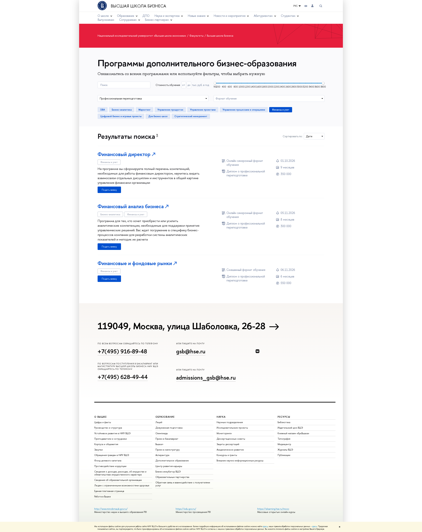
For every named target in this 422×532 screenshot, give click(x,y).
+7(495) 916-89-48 (122, 351)
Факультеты (196, 35)
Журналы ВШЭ (285, 449)
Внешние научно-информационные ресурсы (240, 460)
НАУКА (221, 416)
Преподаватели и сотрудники (110, 438)
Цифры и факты (102, 422)
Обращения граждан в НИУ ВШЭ (111, 455)
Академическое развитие (230, 449)
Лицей (158, 422)
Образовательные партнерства (172, 477)
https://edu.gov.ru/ (186, 508)
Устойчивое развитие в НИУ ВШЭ (112, 433)
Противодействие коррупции (110, 466)
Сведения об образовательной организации (118, 480)
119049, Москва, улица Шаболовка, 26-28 (181, 326)
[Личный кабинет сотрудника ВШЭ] (312, 6)
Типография (284, 438)
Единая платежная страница (109, 491)
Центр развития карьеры (168, 466)
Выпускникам (106, 20)
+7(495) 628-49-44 (123, 377)
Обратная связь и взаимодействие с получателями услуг (182, 484)
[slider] (215, 83)
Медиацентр (284, 444)
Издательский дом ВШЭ (290, 427)
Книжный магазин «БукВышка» (293, 433)
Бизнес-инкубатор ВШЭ (168, 471)
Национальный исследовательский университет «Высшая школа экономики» (142, 35)
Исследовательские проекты (232, 427)
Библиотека (284, 422)
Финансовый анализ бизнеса (131, 206)
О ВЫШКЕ (100, 416)
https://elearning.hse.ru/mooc (273, 508)
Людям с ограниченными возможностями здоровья (121, 485)
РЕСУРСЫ (284, 416)
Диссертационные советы (231, 438)
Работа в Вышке (102, 496)
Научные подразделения (230, 422)
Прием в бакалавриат (166, 438)
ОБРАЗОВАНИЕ (165, 416)
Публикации (284, 455)
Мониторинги (224, 433)
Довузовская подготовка (168, 427)
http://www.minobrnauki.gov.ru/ (111, 508)
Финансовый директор (124, 154)
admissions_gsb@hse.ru (206, 377)
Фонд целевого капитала (107, 460)
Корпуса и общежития (106, 444)
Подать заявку (109, 189)
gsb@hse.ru (190, 351)
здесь (265, 526)
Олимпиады (161, 433)
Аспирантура (162, 455)
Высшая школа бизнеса (138, 6)
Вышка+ (159, 444)
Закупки (98, 449)
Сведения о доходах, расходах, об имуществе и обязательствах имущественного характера (120, 473)
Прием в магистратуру (167, 449)
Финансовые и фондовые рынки (135, 263)
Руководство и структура (108, 427)
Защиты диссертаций (228, 444)
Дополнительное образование (172, 460)
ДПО (146, 16)
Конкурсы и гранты (227, 455)
